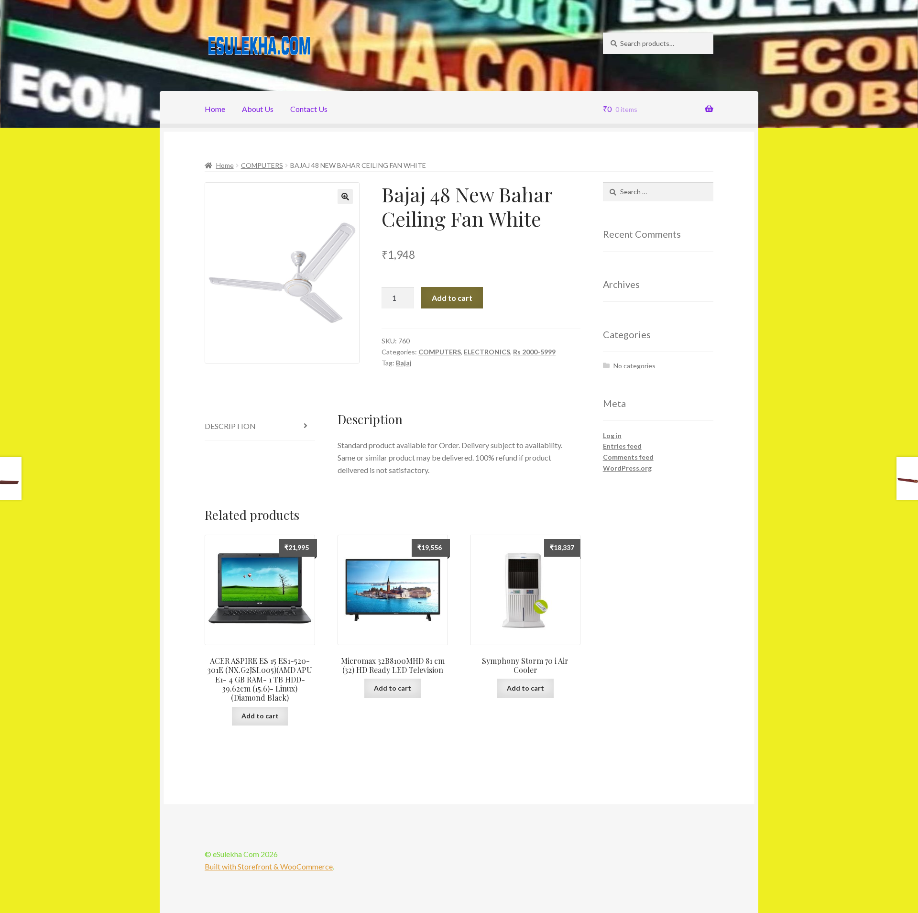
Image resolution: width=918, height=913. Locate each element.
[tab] (260, 426)
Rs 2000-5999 (534, 352)
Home (215, 108)
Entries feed (622, 446)
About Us (257, 108)
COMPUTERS (262, 165)
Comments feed (628, 457)
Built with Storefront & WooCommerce (269, 866)
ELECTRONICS (487, 352)
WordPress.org (627, 468)
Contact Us (309, 108)
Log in (612, 435)
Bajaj (404, 363)
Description (230, 425)
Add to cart (452, 297)
